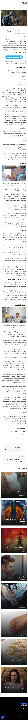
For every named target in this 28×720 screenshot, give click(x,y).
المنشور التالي (20, 457)
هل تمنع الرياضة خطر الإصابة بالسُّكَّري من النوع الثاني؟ (15, 548)
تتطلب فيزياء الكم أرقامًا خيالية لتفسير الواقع (15, 460)
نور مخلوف (22, 523)
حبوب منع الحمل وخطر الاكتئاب (19, 605)
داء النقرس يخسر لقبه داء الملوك (18, 633)
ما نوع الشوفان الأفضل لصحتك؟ (18, 661)
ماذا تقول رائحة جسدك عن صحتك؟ (14, 450)
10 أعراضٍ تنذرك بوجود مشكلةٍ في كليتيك (17, 577)
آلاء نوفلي (22, 551)
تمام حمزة (22, 579)
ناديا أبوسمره (21, 607)
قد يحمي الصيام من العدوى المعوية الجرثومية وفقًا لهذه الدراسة (14, 688)
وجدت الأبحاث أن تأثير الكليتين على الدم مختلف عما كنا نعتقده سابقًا (14, 520)
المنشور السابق (16, 447)
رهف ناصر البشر (21, 495)
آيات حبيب (22, 635)
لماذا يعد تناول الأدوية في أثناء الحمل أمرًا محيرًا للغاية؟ (15, 492)
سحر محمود (22, 663)
